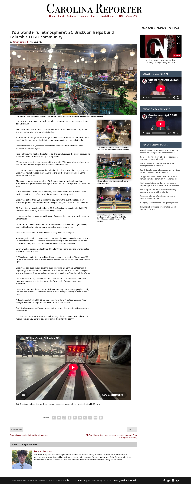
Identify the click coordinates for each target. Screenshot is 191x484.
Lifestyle (83, 16)
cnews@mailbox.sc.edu (124, 480)
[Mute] (174, 97)
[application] (161, 88)
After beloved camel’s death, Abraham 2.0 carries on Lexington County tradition (159, 151)
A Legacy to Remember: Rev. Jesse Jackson (159, 203)
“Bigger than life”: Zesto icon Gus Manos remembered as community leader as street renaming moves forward (160, 177)
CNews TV (131, 16)
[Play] (143, 97)
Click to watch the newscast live (160, 60)
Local (61, 16)
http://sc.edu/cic (76, 480)
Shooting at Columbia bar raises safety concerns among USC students (158, 190)
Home (52, 16)
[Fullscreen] (178, 97)
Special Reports (108, 16)
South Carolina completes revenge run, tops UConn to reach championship (160, 171)
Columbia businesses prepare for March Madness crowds (158, 208)
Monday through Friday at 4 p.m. (161, 62)
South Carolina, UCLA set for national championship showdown (157, 164)
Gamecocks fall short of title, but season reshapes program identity (159, 158)
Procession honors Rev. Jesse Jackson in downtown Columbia (158, 197)
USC (121, 16)
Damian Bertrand (20, 41)
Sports (94, 16)
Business (71, 16)
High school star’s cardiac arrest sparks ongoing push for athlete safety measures (159, 184)
